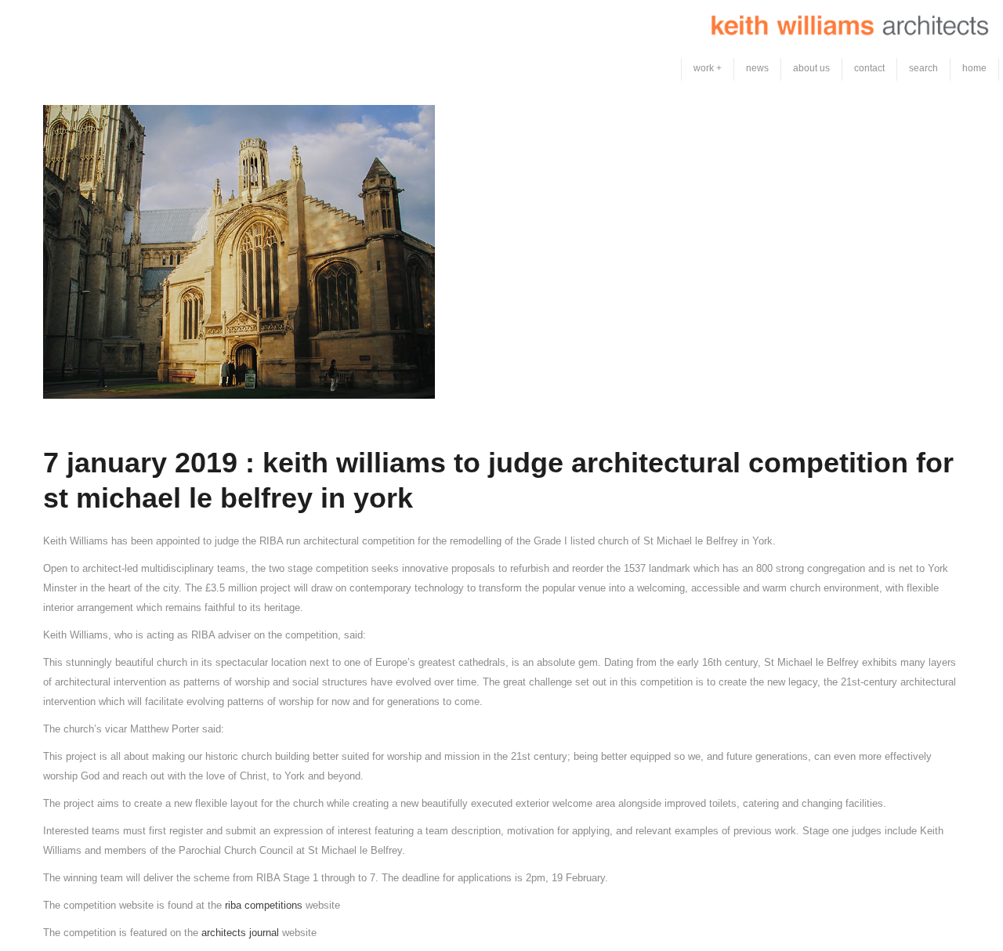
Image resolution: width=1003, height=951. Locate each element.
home (974, 68)
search (923, 68)
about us (811, 68)
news (757, 68)
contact (869, 68)
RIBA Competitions (265, 905)
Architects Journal (241, 932)
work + (707, 68)
